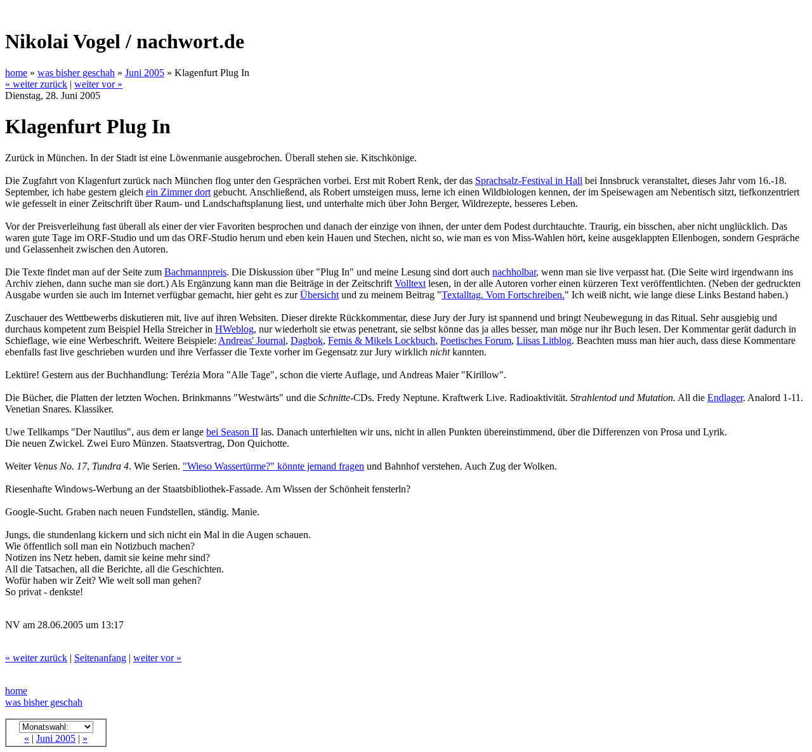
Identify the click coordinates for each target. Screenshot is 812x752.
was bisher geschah (76, 72)
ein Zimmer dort (178, 192)
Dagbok (307, 340)
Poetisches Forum (475, 340)
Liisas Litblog (544, 340)
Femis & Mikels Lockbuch (381, 340)
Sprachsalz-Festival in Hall (528, 180)
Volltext (410, 283)
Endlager (725, 397)
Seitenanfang (100, 657)
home (16, 72)
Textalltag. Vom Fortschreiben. (503, 294)
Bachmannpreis (195, 272)
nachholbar (514, 272)
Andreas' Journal (251, 340)
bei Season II (232, 431)
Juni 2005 (144, 72)
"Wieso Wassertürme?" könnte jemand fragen (273, 466)
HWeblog (234, 329)
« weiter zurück (36, 84)
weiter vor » (98, 84)
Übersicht (319, 294)
